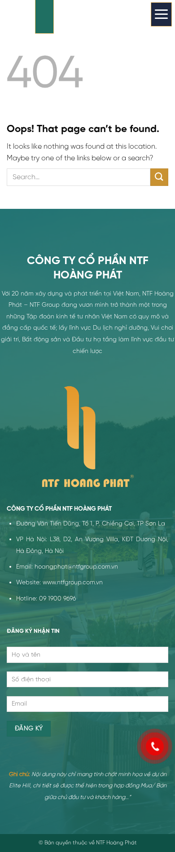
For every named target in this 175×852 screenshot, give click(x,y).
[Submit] (159, 177)
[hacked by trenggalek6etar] (44, 17)
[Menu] (161, 14)
